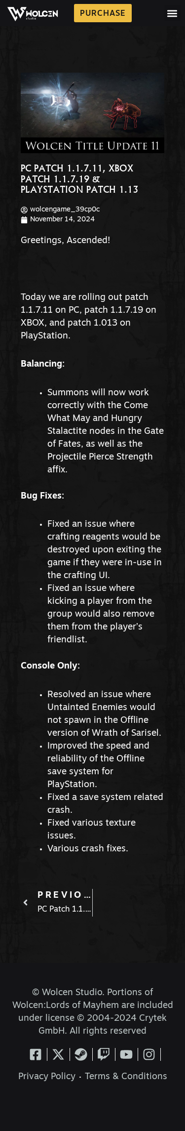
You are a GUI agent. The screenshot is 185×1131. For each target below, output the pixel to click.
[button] (172, 13)
